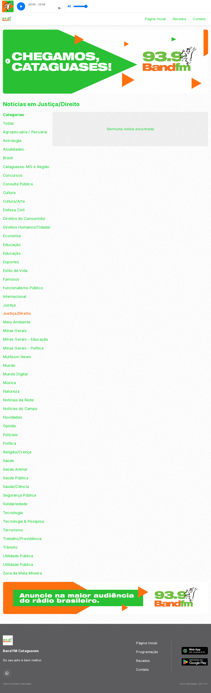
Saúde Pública (15, 478)
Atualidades (13, 149)
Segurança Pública (19, 495)
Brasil (8, 158)
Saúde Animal (15, 469)
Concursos (12, 175)
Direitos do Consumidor (24, 218)
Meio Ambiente (16, 322)
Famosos (11, 279)
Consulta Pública (18, 184)
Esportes (11, 262)
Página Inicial (155, 19)
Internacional (14, 296)
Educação (12, 244)
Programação (147, 652)
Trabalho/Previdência (22, 538)
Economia (12, 235)
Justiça (9, 305)
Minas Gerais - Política (23, 348)
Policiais (10, 434)
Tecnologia (13, 512)
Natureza (11, 391)
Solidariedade (15, 503)
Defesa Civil (14, 210)
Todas (8, 123)
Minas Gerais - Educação (25, 339)
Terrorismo (13, 530)
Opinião (9, 426)
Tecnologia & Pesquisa (23, 521)
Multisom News (17, 356)
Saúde (8, 460)
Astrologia (12, 140)
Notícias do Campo (20, 408)
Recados (179, 19)
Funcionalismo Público (23, 288)
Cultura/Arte (14, 201)
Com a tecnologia (188, 684)
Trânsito (10, 547)
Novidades (12, 417)
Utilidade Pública (18, 556)
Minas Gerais (15, 330)
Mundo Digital (15, 374)
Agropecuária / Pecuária (25, 132)
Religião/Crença (17, 452)
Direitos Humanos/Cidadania (26, 227)
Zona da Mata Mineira (22, 573)
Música (9, 382)
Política (9, 443)
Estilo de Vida (15, 270)
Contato (199, 19)
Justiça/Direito (17, 313)
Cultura (9, 192)
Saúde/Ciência (16, 486)
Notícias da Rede (18, 400)
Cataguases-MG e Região (26, 166)
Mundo (9, 365)
